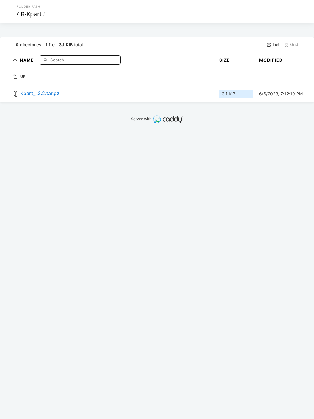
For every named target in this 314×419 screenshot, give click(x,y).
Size (224, 60)
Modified (271, 60)
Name (27, 59)
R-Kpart (31, 14)
